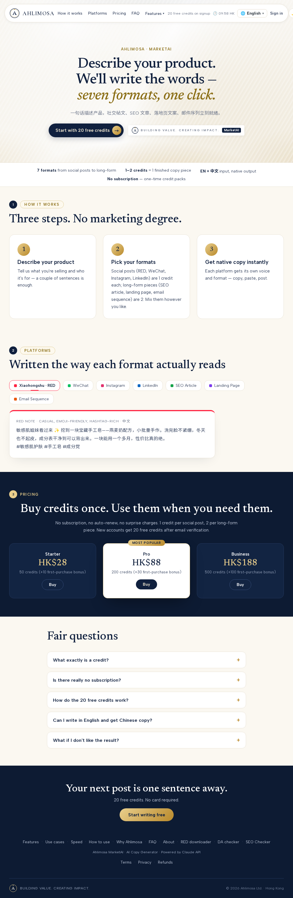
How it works (70, 13)
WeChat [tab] (80, 385)
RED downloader (196, 842)
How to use (99, 842)
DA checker (228, 842)
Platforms (97, 13)
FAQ (136, 13)
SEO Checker (258, 842)
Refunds (165, 862)
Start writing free (146, 814)
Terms (126, 862)
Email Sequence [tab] (34, 399)
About (168, 842)
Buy (52, 584)
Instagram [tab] (115, 385)
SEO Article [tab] (186, 385)
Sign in (276, 13)
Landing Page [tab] (227, 385)
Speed (76, 842)
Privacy (144, 862)
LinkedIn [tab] (150, 385)
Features (154, 13)
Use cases (54, 842)
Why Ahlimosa (129, 842)
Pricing (119, 13)
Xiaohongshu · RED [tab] (37, 385)
